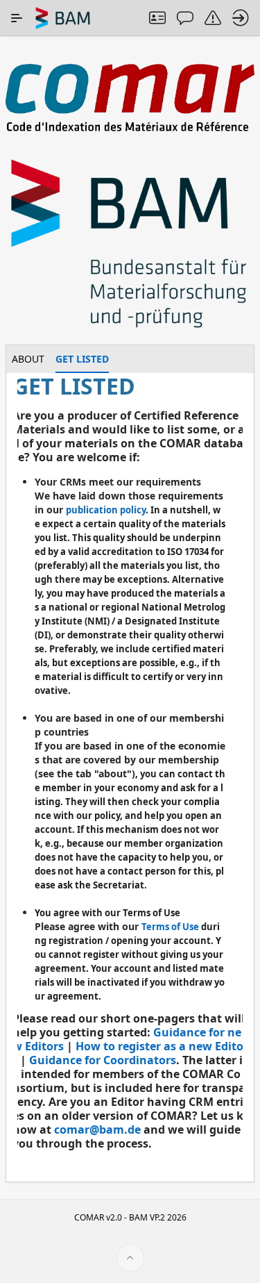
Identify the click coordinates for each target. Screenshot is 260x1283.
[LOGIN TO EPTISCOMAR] (240, 18)
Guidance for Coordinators (102, 1060)
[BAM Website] (130, 245)
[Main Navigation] (17, 18)
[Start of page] (130, 1258)
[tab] (28, 359)
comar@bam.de (97, 1129)
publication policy (106, 510)
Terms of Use (170, 926)
